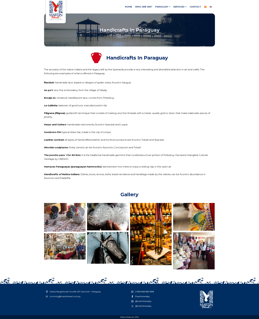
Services (179, 6)
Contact (195, 6)
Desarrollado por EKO (129, 317)
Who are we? (143, 6)
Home (128, 6)
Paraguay (161, 6)
